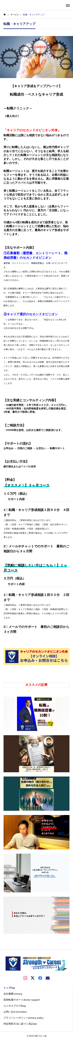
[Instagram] (25, 978)
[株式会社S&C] (36, 963)
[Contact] (48, 978)
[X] (33, 978)
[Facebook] (40, 978)
